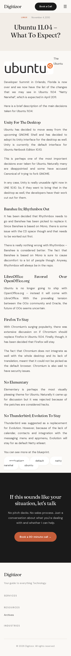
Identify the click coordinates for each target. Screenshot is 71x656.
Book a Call (45, 6)
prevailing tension (54, 298)
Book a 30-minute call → (35, 537)
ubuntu (28, 465)
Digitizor (12, 6)
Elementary (11, 389)
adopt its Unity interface (20, 139)
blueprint (43, 452)
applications (16, 460)
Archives (9, 615)
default (39, 460)
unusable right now (51, 182)
